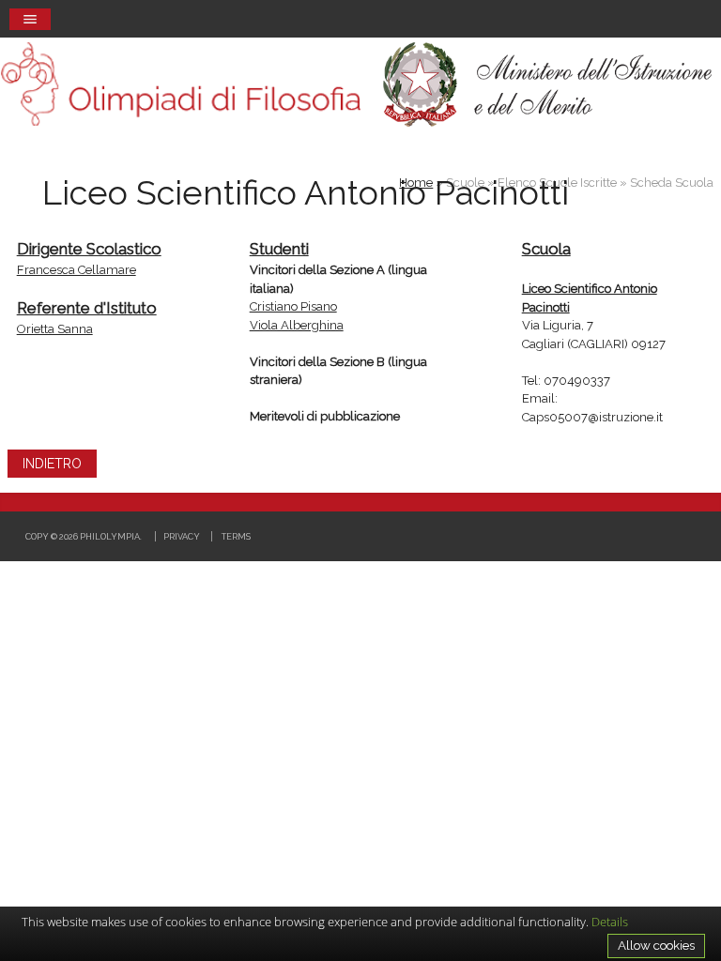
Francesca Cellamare (76, 270)
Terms (236, 536)
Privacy (181, 536)
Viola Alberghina (297, 325)
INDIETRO (52, 463)
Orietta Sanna (55, 329)
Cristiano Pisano (293, 306)
